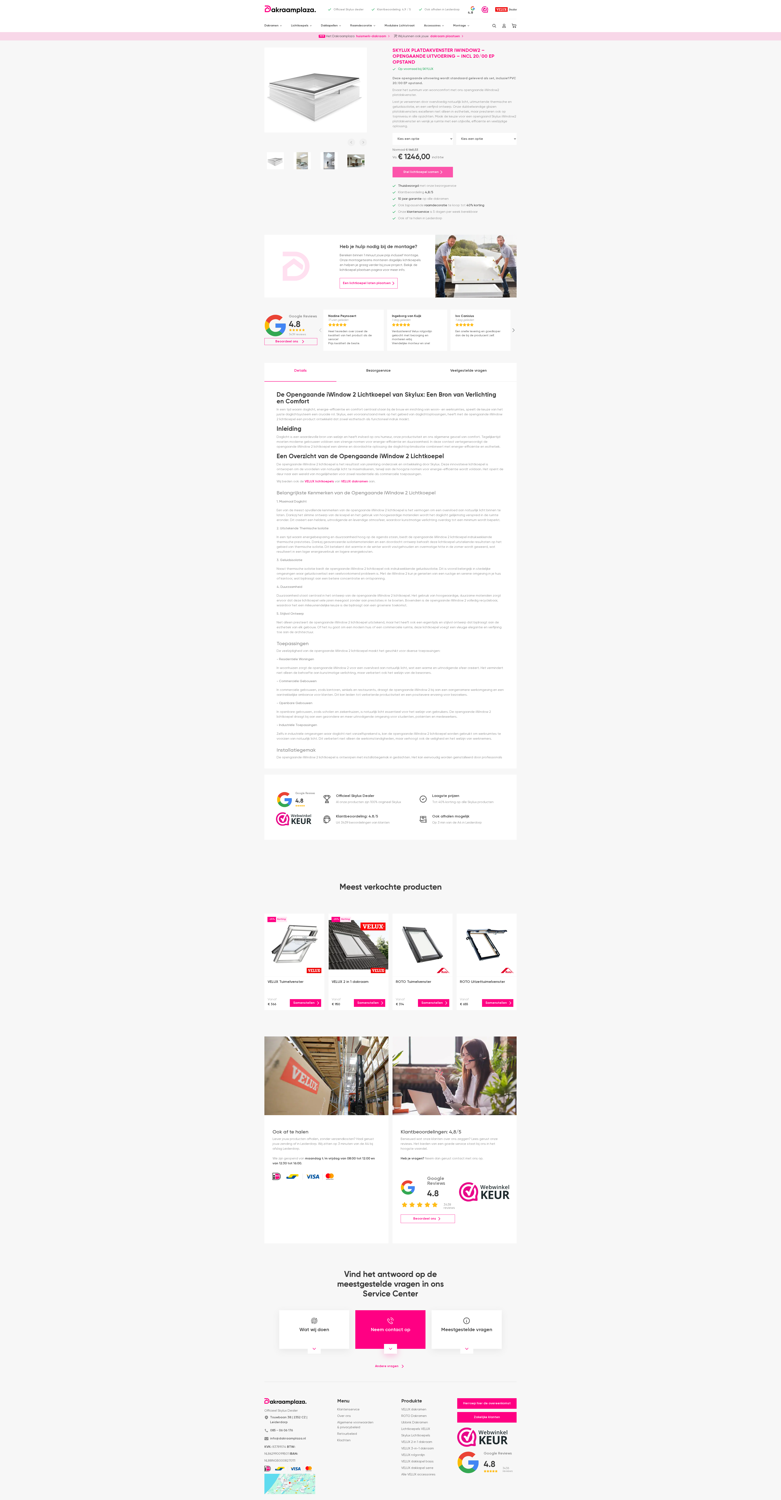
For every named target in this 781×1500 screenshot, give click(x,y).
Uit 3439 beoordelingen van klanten (363, 822)
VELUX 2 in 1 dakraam (416, 1442)
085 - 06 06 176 (281, 1430)
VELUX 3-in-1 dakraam (417, 1448)
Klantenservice (348, 1409)
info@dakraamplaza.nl (288, 1438)
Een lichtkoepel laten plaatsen (367, 283)
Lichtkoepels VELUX (415, 1429)
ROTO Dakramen (414, 1416)
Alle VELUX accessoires (418, 1474)
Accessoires (432, 25)
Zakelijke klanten (487, 1417)
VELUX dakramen (354, 481)
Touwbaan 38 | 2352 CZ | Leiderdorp (288, 1420)
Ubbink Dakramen (414, 1422)
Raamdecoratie (361, 25)
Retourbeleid (347, 1434)
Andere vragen (386, 1366)
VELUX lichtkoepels (319, 481)
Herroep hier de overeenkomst (487, 1403)
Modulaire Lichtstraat (400, 25)
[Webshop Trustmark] (485, 9)
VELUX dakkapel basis (417, 1461)
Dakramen (271, 25)
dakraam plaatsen (445, 36)
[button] (494, 26)
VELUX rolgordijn (413, 1455)
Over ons (344, 1416)
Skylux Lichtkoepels (415, 1435)
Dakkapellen (329, 25)
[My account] (504, 26)
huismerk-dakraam (371, 36)
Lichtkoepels (299, 25)
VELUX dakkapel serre (417, 1468)
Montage (459, 25)
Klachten (344, 1440)
